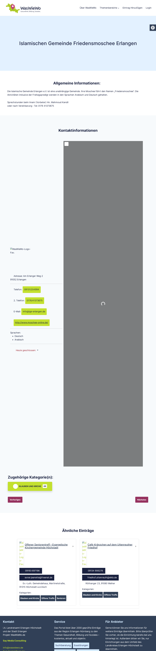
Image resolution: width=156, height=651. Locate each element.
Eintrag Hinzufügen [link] (132, 7)
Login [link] (148, 7)
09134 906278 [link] (95, 570)
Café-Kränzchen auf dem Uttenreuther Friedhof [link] (110, 546)
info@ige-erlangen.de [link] (34, 311)
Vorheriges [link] (15, 499)
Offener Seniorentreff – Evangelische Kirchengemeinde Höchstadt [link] (46, 546)
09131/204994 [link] (31, 289)
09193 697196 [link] (32, 570)
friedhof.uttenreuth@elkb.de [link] (102, 577)
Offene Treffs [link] (47, 598)
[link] (153, 27)
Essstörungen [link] (81, 645)
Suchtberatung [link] (63, 645)
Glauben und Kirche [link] (30, 486)
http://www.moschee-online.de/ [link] (31, 322)
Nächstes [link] (141, 499)
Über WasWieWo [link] (88, 7)
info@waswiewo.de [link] (13, 647)
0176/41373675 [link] (35, 300)
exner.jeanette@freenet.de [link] (38, 577)
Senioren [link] (61, 598)
